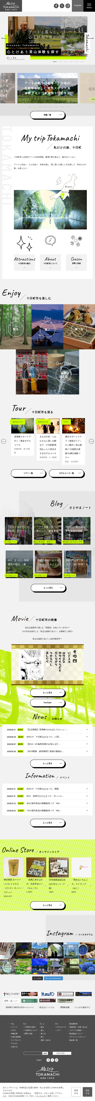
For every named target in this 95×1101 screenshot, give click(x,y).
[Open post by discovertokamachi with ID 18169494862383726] (71, 950)
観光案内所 (74, 1024)
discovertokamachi (8, 944)
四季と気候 (28, 1033)
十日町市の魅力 (30, 1027)
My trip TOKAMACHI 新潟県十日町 (11, 6)
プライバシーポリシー (78, 1037)
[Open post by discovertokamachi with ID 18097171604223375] (71, 966)
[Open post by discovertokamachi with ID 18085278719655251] (8, 950)
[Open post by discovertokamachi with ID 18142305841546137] (40, 950)
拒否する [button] (76, 1091)
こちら (41, 1096)
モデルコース (61, 1027)
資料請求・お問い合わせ (78, 1027)
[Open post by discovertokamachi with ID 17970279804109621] (24, 966)
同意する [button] (87, 1091)
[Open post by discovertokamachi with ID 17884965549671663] (55, 950)
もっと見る (48, 588)
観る (42, 1027)
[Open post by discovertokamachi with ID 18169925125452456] (24, 950)
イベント (14, 1027)
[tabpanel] (47, 36)
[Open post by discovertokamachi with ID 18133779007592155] (55, 966)
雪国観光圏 (65, 1007)
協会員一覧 (74, 1040)
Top (12, 1024)
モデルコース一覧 (66, 473)
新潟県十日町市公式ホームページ (20, 1007)
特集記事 (14, 1033)
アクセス (14, 1043)
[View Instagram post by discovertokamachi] (14, 957)
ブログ (13, 1030)
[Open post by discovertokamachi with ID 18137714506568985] (8, 966)
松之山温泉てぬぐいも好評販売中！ (47, 639)
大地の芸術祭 (16, 1037)
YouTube (47, 703)
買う (42, 1037)
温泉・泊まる (46, 1040)
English (38, 1060)
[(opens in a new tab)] (47, 88)
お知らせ (14, 1047)
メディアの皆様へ (76, 1030)
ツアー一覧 (28, 473)
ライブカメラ (16, 1040)
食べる (43, 1033)
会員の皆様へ (61, 1053)
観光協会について (76, 1033)
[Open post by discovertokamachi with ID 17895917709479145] (40, 966)
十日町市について (30, 1030)
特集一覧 (47, 115)
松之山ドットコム (47, 1007)
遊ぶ (42, 1030)
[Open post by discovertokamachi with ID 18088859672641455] (87, 950)
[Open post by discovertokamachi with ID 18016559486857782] (87, 966)
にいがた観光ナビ (82, 1007)
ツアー (58, 1030)
